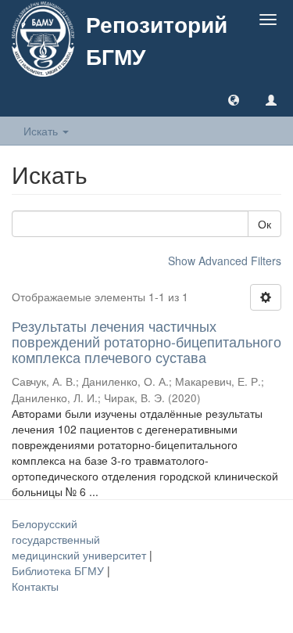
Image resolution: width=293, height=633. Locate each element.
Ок (264, 224)
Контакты (35, 586)
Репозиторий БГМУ (156, 40)
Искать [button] (42, 130)
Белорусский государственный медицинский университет (80, 539)
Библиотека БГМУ (59, 570)
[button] (234, 99)
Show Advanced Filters (224, 260)
